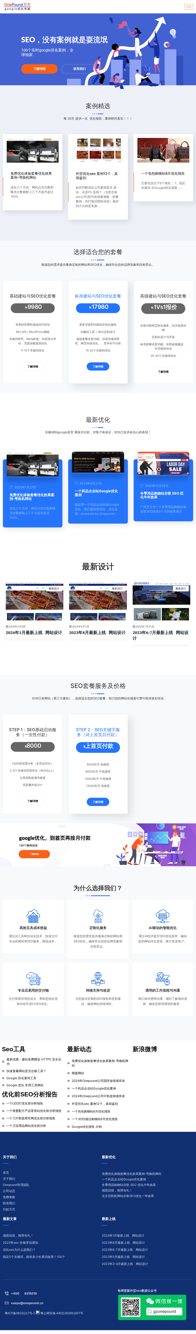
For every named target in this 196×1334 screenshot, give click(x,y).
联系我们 (80, 69)
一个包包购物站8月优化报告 (163, 173)
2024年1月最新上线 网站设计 (34, 632)
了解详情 (39, 69)
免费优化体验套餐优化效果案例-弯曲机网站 (31, 175)
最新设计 (54, 588)
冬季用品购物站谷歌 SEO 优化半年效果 (161, 495)
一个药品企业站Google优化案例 (96, 493)
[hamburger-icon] (189, 7)
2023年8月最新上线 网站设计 (97, 632)
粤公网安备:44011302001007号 (61, 1313)
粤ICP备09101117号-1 (20, 1313)
